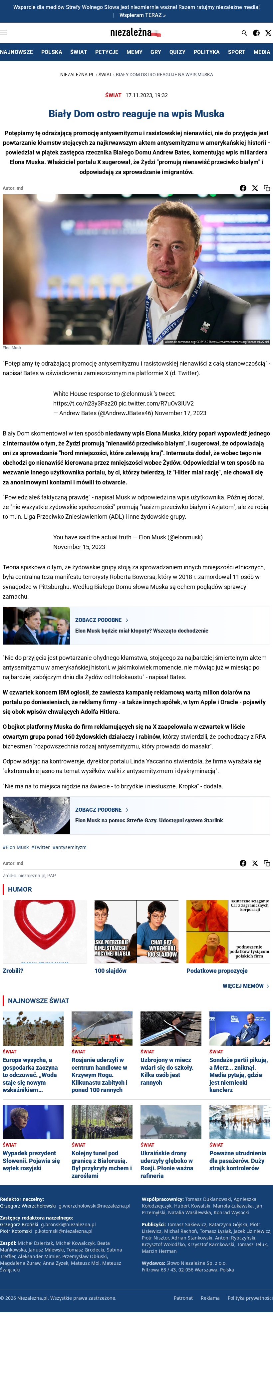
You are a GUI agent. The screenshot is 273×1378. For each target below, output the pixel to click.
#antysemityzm (70, 847)
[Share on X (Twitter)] (255, 188)
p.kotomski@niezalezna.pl (64, 1231)
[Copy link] (267, 188)
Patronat (183, 1298)
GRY (155, 52)
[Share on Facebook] (243, 188)
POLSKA (51, 52)
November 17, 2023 (180, 413)
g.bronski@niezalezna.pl (68, 1224)
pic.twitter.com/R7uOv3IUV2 (156, 403)
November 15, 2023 (79, 546)
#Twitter (40, 847)
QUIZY (177, 52)
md (20, 188)
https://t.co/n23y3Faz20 (85, 403)
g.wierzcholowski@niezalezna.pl (95, 1206)
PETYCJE (107, 52)
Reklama (210, 1298)
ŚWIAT (78, 52)
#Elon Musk (16, 847)
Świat (105, 74)
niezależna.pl (77, 74)
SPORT (237, 52)
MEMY (135, 52)
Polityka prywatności (250, 1298)
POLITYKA (207, 52)
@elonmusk (136, 393)
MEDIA (262, 52)
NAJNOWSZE (16, 52)
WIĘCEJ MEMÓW (243, 986)
